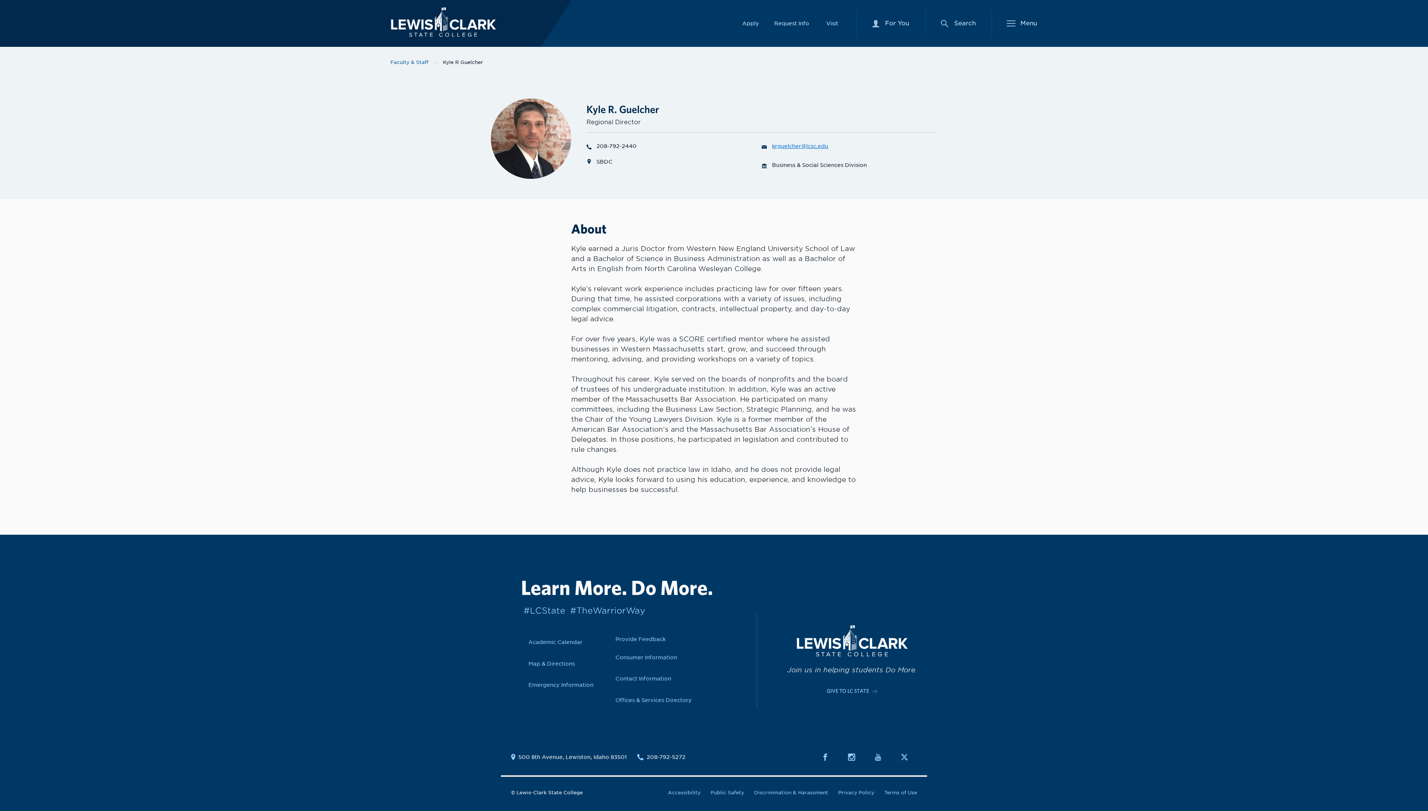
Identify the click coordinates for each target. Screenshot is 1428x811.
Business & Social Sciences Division (819, 165)
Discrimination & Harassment (791, 792)
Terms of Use (900, 792)
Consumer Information (646, 657)
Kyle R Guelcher (463, 62)
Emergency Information (561, 685)
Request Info (791, 23)
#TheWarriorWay (607, 610)
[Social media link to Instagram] (856, 757)
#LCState (544, 610)
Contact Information (643, 678)
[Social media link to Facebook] (829, 757)
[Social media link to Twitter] (909, 757)
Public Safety (727, 792)
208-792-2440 (616, 146)
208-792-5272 (666, 757)
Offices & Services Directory (653, 700)
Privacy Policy (856, 792)
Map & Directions (551, 663)
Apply (750, 23)
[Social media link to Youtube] (882, 757)
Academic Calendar (555, 642)
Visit (832, 23)
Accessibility (684, 792)
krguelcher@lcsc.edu (800, 146)
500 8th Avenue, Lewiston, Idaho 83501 (572, 757)
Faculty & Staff (409, 62)
